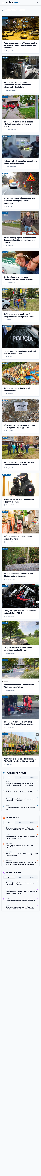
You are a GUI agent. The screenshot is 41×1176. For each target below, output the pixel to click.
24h (9, 777)
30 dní (31, 777)
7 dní (20, 777)
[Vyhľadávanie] (33, 2)
